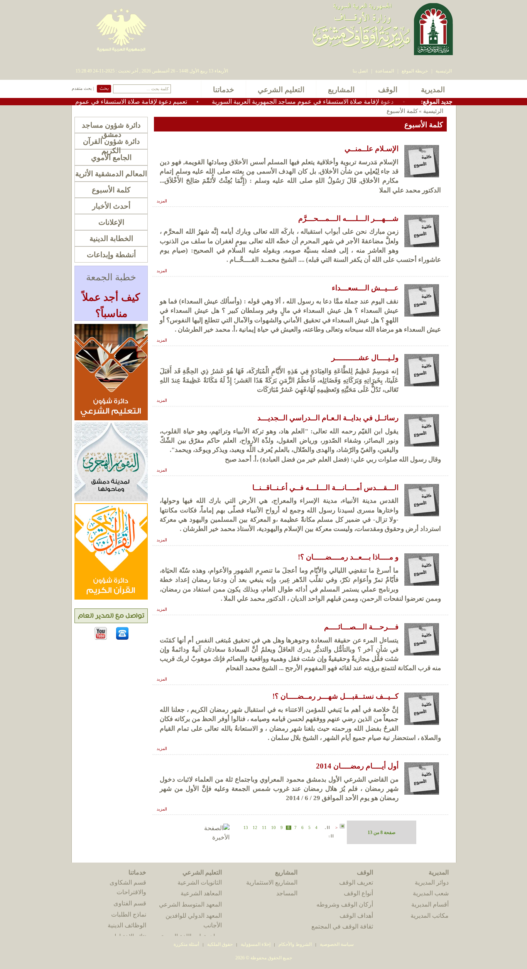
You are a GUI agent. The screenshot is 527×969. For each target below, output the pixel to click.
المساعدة (384, 71)
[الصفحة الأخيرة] (208, 837)
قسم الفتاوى (129, 903)
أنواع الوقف (358, 893)
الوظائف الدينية (127, 925)
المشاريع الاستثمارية (271, 882)
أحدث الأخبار (111, 206)
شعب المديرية (431, 893)
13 (245, 828)
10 (273, 828)
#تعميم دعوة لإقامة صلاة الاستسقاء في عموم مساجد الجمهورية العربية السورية (110, 101)
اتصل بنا (360, 71)
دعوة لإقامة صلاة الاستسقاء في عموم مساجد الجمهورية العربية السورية (326, 101)
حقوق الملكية (219, 944)
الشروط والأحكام (295, 944)
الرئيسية (444, 71)
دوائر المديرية (432, 882)
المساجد (286, 893)
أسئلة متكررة (186, 944)
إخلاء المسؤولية (255, 944)
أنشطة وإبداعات (111, 255)
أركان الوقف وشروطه (344, 904)
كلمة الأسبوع (111, 190)
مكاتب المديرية (429, 915)
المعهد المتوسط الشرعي (190, 904)
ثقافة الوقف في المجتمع (342, 926)
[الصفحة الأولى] (342, 826)
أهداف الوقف (356, 915)
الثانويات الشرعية (199, 882)
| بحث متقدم (83, 88)
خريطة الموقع (415, 71)
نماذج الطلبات (128, 914)
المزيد (162, 201)
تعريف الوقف (356, 882)
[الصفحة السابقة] (326, 827)
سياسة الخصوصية (337, 944)
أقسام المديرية (430, 904)
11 (264, 828)
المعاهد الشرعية (201, 893)
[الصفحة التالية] (331, 835)
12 (255, 828)
